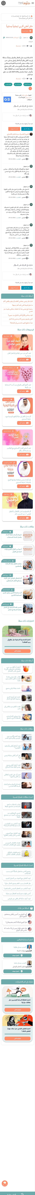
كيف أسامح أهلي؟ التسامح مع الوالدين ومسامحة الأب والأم (19, 449)
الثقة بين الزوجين (8, 463)
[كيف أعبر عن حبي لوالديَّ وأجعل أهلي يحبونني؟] (17, 342)
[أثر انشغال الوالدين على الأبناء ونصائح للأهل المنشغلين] (28, 579)
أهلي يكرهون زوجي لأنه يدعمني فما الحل (21, 319)
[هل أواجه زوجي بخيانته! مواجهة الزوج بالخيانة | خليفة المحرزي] (17, 469)
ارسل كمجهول (14, 129)
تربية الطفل (6, 494)
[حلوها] (33, 3)
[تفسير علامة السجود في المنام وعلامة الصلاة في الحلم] (28, 609)
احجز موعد (15, 955)
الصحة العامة (25, 16)
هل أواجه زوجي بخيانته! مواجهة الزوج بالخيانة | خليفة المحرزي (19, 481)
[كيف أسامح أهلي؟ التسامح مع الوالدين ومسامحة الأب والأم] (17, 437)
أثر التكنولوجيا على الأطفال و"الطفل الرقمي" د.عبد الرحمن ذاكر (20, 512)
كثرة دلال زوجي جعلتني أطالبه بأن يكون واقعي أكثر (18, 301)
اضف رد (18, 159)
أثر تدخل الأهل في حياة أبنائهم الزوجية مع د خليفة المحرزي (18, 417)
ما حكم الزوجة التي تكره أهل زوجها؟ (22, 305)
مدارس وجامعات (7, 561)
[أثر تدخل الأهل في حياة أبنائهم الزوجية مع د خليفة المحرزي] (17, 406)
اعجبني (24, 159)
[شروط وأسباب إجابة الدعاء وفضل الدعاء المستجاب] (28, 536)
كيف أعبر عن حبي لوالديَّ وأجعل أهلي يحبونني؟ (19, 354)
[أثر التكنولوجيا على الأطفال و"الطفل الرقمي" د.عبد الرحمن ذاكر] (17, 501)
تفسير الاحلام (6, 604)
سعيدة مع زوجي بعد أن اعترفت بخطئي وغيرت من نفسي (18, 310)
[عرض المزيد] (30, 88)
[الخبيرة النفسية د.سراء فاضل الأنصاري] (31, 134)
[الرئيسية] (31, 16)
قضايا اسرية (6, 336)
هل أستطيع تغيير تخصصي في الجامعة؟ (21, 323)
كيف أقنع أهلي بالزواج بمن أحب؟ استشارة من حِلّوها (18, 386)
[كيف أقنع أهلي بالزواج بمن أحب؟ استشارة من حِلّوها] (17, 374)
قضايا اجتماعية (7, 431)
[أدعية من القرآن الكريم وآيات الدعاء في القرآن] (28, 550)
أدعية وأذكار (5, 532)
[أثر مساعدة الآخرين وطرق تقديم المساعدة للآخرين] (28, 594)
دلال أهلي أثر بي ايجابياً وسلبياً (26, 18)
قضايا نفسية (16, 16)
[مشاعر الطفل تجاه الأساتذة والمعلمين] (28, 565)
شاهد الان (22, 359)
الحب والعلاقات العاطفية (9, 368)
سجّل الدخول (27, 129)
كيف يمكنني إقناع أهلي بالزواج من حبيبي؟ (20, 315)
